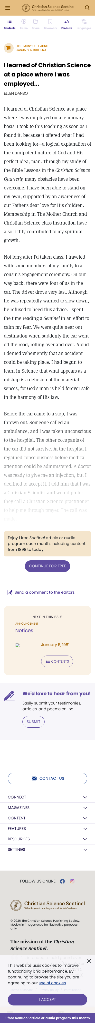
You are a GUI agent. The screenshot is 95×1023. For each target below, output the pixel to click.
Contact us (51, 778)
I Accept (47, 999)
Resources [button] (19, 839)
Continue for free (47, 566)
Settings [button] (16, 849)
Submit (33, 721)
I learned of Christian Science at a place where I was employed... (47, 74)
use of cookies (52, 983)
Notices (24, 630)
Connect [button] (17, 797)
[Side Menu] (8, 8)
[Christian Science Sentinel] (48, 8)
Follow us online (38, 881)
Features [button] (17, 828)
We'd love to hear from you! (56, 693)
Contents (60, 661)
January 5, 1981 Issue (32, 50)
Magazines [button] (18, 807)
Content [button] (17, 818)
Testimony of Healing (32, 46)
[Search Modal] (87, 8)
